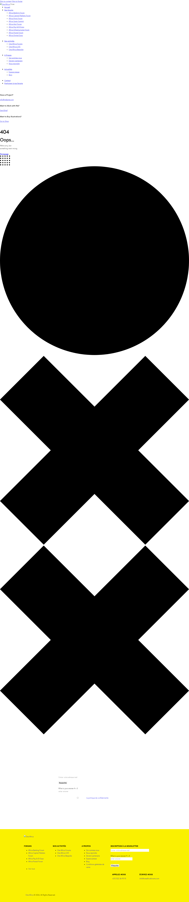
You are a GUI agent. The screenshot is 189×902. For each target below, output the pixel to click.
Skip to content (6, 1)
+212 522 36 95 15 (119, 878)
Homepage (4, 154)
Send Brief (4, 110)
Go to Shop (4, 121)
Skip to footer (17, 1)
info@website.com (7, 100)
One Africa (29, 895)
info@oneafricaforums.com (149, 878)
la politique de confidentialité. (97, 798)
